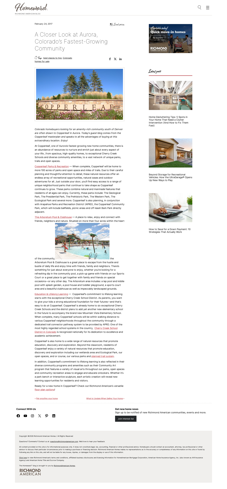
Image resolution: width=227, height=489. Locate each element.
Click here (23, 458)
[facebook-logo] (111, 59)
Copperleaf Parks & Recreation (52, 166)
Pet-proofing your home (47, 398)
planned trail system (102, 356)
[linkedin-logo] (121, 59)
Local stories (119, 24)
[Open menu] (199, 7)
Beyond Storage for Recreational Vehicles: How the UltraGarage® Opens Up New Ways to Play (170, 177)
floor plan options (44, 389)
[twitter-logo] (116, 59)
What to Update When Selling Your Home (104, 398)
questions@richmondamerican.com (64, 441)
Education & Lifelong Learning (51, 294)
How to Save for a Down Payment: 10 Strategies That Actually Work (169, 230)
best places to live (52, 58)
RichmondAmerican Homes (64, 466)
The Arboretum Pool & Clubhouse (53, 217)
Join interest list (126, 418)
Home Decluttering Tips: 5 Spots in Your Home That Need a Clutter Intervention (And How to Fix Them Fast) (168, 121)
